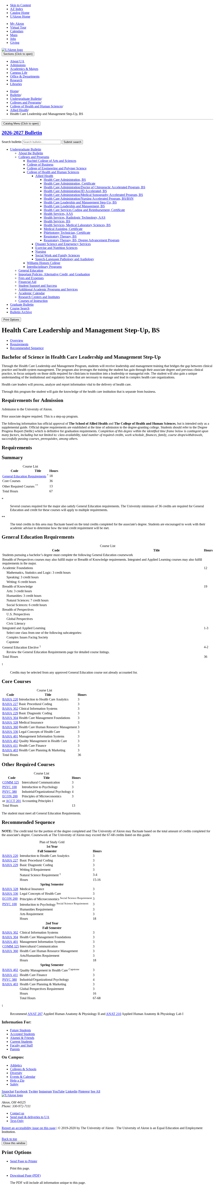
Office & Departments (24, 76)
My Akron (17, 23)
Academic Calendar (31, 293)
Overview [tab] (16, 340)
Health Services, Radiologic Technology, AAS (74, 217)
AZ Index (16, 9)
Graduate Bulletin (22, 304)
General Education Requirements (24, 476)
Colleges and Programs (25, 102)
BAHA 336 (10, 731)
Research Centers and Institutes (39, 297)
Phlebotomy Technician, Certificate (67, 232)
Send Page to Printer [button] (23, 1161)
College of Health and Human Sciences (36, 106)
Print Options (11, 319)
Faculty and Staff (21, 1045)
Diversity (16, 1073)
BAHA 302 (10, 708)
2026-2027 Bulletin (22, 132)
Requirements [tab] (19, 344)
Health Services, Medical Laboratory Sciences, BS (77, 225)
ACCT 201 (13, 801)
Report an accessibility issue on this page (29, 1128)
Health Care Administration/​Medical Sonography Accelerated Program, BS (93, 195)
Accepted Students (22, 1034)
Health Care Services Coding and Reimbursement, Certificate (84, 210)
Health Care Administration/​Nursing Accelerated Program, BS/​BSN (89, 198)
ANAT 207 (35, 1014)
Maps (13, 35)
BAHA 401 (10, 736)
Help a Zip (17, 1080)
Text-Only (17, 1121)
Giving (14, 42)
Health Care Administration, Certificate (69, 183)
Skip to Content (20, 5)
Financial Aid (27, 282)
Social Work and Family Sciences (57, 255)
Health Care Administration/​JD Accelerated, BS (75, 191)
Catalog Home (19, 13)
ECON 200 (10, 796)
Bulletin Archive (21, 312)
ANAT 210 (113, 1014)
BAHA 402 (10, 741)
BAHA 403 (10, 750)
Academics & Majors (24, 69)
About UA (17, 61)
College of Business (40, 164)
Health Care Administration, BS (65, 179)
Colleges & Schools (23, 1069)
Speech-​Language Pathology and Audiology (64, 259)
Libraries (16, 84)
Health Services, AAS (58, 213)
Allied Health (19, 110)
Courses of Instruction (33, 301)
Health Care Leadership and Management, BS (74, 206)
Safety (14, 1084)
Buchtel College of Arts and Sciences (51, 161)
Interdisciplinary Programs (44, 266)
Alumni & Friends (22, 1038)
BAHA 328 (10, 722)
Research (16, 80)
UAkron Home (20, 16)
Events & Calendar (22, 1076)
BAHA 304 (10, 718)
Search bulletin (11, 142)
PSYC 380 (9, 791)
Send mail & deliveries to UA (29, 1117)
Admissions (18, 65)
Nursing (40, 251)
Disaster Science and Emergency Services (63, 244)
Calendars (16, 31)
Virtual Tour (18, 27)
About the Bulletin (30, 153)
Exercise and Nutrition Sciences (56, 248)
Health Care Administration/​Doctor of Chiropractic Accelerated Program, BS (94, 187)
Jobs (13, 39)
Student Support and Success (37, 285)
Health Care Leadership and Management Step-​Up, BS (80, 202)
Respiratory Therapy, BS (60, 236)
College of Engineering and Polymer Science (57, 168)
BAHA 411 (10, 745)
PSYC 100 (9, 787)
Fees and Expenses (31, 278)
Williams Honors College (43, 263)
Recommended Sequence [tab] (27, 348)
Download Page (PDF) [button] (25, 1175)
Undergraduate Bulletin (25, 98)
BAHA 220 (10, 699)
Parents (15, 1049)
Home (14, 91)
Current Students (21, 1041)
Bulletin (15, 95)
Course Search (19, 308)
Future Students (20, 1030)
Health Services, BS (57, 221)
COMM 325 (10, 782)
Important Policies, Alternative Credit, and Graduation (54, 274)
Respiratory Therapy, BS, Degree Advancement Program (81, 240)
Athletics (16, 1065)
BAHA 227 (10, 704)
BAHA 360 (10, 727)
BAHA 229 (10, 713)
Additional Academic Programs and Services (48, 289)
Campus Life (18, 72)
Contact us (17, 1113)
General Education (30, 270)
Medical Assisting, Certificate (63, 229)
